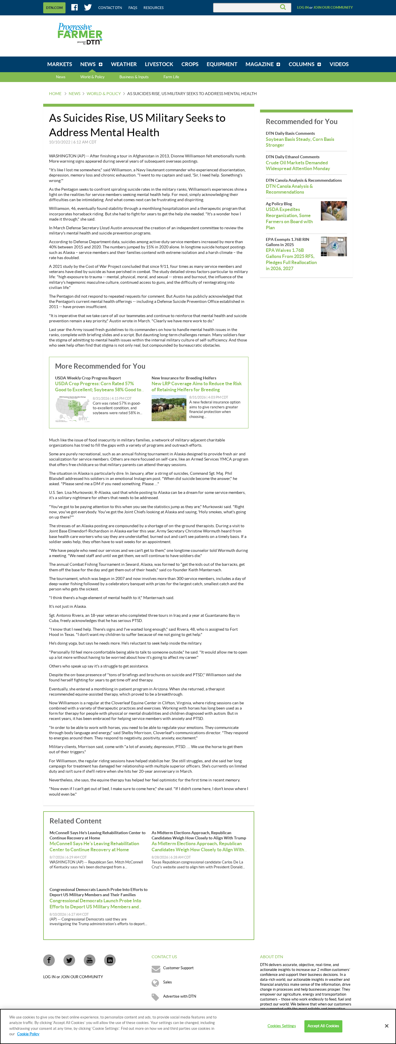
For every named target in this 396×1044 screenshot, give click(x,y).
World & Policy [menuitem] (92, 77)
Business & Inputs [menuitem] (134, 77)
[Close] (386, 1026)
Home (55, 94)
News (61, 77)
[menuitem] (59, 64)
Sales (167, 982)
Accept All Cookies (323, 1026)
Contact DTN (110, 8)
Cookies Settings (282, 1026)
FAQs (132, 8)
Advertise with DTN (179, 996)
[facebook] (49, 960)
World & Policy (104, 94)
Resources (153, 8)
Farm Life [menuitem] (171, 77)
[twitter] (69, 960)
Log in (303, 7)
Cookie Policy (28, 1034)
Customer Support (178, 968)
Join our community (333, 7)
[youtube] (89, 960)
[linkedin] (110, 960)
